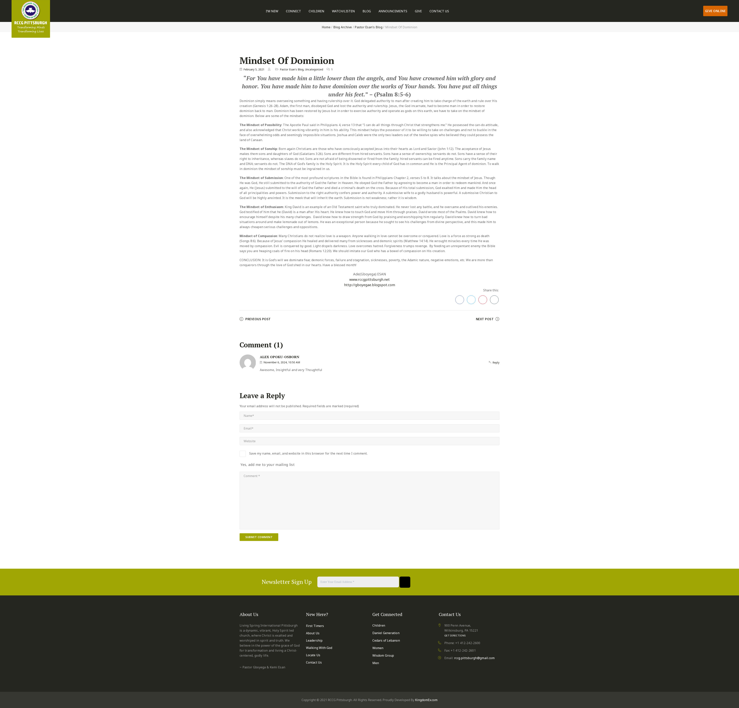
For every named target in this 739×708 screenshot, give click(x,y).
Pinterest (482, 299)
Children (316, 11)
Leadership (314, 640)
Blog (367, 11)
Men (375, 663)
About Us (312, 633)
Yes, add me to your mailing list (267, 464)
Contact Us (439, 11)
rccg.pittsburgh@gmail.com (474, 658)
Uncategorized (314, 69)
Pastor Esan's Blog (368, 27)
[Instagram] (477, 582)
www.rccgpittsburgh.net (369, 279)
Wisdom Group (383, 655)
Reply (495, 362)
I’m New (272, 11)
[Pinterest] (458, 582)
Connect (293, 11)
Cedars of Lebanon (386, 640)
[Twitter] (449, 582)
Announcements (393, 11)
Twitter (471, 299)
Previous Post (258, 319)
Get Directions (455, 635)
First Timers (315, 626)
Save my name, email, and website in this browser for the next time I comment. (308, 453)
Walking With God (319, 648)
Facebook (459, 299)
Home (326, 27)
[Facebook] (439, 582)
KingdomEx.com (426, 700)
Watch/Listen (343, 11)
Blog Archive (342, 27)
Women (378, 648)
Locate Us (313, 655)
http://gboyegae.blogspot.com (369, 285)
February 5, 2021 (253, 69)
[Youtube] (467, 582)
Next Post (485, 319)
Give (418, 11)
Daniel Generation (386, 633)
